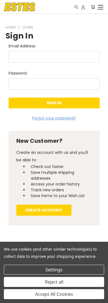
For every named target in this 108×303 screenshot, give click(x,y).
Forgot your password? (54, 118)
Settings (54, 270)
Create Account (43, 210)
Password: (18, 73)
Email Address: (22, 46)
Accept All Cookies (54, 294)
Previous (9, 297)
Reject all (54, 282)
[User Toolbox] (83, 7)
